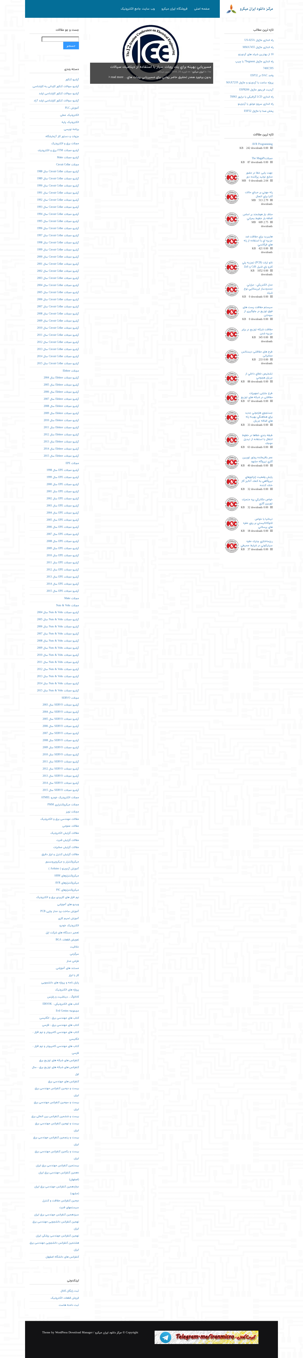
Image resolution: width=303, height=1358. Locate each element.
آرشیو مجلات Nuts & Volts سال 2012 (58, 669)
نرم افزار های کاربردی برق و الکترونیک (57, 897)
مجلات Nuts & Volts (67, 605)
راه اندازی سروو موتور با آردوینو (255, 104)
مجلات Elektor (71, 371)
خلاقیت (74, 947)
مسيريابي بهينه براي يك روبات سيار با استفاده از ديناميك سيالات (160, 66)
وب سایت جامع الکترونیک (138, 9)
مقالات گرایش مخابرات (66, 847)
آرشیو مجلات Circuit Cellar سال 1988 (58, 171)
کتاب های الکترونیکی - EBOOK (61, 1004)
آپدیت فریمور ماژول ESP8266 (256, 90)
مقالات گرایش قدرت (67, 840)
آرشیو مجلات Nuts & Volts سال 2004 (58, 612)
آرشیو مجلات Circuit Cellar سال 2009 (58, 321)
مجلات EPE (72, 463)
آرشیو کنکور (72, 79)
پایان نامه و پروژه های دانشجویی (60, 982)
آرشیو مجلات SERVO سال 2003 (61, 705)
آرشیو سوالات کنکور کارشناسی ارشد (59, 93)
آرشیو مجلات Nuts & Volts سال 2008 (58, 641)
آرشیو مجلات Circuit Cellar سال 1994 (58, 214)
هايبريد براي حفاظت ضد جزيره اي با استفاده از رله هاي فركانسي (258, 240)
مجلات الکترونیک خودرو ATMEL (60, 797)
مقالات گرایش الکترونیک (64, 833)
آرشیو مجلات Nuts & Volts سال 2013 (58, 676)
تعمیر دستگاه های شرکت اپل (62, 932)
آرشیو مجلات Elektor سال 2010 (61, 420)
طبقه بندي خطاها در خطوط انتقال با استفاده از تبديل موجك (257, 439)
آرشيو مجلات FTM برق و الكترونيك (58, 150)
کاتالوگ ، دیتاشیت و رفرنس (63, 997)
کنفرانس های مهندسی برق (63, 1081)
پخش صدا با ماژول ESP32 (258, 111)
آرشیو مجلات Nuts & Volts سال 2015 (58, 690)
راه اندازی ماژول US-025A (258, 40)
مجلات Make (71, 598)
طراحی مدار (73, 961)
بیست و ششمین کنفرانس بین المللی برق (55, 1116)
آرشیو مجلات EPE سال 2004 (63, 513)
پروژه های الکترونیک (67, 990)
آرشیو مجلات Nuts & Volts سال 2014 (58, 683)
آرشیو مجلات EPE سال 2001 (63, 491)
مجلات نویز (72, 812)
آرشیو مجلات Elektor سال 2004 (61, 378)
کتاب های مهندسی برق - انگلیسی (59, 1018)
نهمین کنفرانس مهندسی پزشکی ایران (57, 1236)
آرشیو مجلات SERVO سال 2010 (61, 754)
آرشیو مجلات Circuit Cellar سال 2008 (58, 314)
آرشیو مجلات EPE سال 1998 (63, 470)
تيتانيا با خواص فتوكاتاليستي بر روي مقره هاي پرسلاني (258, 523)
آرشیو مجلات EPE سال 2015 (63, 591)
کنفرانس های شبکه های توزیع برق (59, 1060)
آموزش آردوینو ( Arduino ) (64, 868)
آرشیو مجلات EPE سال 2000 (63, 484)
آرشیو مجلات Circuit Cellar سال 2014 (58, 356)
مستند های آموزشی (67, 968)
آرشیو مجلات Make (68, 157)
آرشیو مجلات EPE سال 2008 (63, 541)
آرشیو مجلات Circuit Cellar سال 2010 (58, 328)
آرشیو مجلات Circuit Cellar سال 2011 (58, 335)
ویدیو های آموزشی (68, 904)
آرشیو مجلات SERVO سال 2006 (61, 726)
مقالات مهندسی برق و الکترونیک (59, 819)
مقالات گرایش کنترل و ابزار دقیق (60, 854)
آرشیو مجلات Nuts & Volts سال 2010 (58, 655)
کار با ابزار (74, 975)
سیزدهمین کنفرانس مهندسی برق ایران (56, 1214)
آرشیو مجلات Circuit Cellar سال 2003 (58, 278)
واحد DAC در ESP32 (261, 75)
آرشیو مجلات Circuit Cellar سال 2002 (58, 271)
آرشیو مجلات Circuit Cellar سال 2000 (58, 257)
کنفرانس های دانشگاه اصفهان (62, 1257)
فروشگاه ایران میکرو (174, 9)
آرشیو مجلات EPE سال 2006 (63, 527)
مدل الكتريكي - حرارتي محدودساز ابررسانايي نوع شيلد (258, 289)
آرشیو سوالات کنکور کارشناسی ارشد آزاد (56, 100)
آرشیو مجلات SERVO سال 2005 (61, 719)
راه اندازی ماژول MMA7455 (258, 47)
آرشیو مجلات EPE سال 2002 (63, 498)
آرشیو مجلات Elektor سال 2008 (61, 406)
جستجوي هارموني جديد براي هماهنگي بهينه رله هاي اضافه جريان (259, 417)
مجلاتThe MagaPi (262, 158)
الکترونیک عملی (69, 115)
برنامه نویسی (71, 129)
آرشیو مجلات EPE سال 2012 (63, 570)
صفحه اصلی (202, 9)
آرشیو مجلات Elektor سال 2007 (61, 399)
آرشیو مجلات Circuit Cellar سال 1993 (58, 207)
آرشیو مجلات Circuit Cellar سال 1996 (58, 228)
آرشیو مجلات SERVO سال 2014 (61, 783)
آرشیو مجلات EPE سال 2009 (63, 548)
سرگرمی (74, 954)
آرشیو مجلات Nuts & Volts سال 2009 (58, 648)
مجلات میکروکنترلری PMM (63, 804)
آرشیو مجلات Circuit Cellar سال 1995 (58, 221)
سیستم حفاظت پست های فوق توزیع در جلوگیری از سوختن (258, 311)
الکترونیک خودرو (69, 925)
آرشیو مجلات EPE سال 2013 (63, 577)
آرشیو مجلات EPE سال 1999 (63, 477)
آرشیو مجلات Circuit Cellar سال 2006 (58, 299)
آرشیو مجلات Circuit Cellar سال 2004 (58, 285)
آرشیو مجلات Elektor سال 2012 (61, 434)
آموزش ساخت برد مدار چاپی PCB (59, 911)
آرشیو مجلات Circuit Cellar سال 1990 (58, 186)
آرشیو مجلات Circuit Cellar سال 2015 (58, 363)
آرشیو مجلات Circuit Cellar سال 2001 (58, 264)
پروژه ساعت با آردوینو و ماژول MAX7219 (249, 82)
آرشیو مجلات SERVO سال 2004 (61, 712)
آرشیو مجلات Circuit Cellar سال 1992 (58, 200)
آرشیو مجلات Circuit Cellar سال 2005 (58, 292)
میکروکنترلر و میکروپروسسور (62, 862)
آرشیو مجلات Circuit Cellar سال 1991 (58, 193)
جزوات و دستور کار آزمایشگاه (62, 136)
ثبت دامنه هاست (69, 1305)
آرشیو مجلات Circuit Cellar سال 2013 (58, 349)
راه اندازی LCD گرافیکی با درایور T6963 (251, 97)
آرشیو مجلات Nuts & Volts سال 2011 (58, 662)
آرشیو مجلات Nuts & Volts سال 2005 (58, 619)
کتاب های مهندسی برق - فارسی (60, 1025)
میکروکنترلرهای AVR (67, 883)
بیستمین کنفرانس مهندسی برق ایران (57, 1165)
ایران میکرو (198, 72)
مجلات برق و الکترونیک (65, 143)
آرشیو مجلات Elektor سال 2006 (61, 392)
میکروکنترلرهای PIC (67, 890)
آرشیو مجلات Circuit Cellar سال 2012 (58, 342)
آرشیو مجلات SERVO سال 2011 (61, 762)
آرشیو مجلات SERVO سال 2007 (61, 733)
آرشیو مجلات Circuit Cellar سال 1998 (58, 242)
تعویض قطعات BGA (67, 940)
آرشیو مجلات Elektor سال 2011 (61, 427)
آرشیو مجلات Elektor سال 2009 (61, 413)
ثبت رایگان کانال (70, 1291)
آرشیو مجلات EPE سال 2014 (63, 584)
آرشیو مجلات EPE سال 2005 (63, 520)
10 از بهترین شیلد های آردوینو (255, 54)
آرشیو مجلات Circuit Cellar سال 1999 (58, 250)
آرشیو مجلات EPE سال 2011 (63, 562)
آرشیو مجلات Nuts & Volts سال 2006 (58, 626)
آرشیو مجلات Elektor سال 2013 (61, 442)
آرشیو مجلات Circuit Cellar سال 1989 (58, 178)
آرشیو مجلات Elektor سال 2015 (61, 456)
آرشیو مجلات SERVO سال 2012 (61, 769)
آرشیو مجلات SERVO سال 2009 (61, 747)
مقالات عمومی (70, 826)
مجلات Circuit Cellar (67, 164)
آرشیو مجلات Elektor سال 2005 (61, 385)
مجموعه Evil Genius (67, 1011)
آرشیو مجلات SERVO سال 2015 (61, 790)
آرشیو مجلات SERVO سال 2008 (61, 740)
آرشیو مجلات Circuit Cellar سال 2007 (58, 306)
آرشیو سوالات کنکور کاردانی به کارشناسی (56, 86)
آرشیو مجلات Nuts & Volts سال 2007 (58, 634)
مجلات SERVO (70, 698)
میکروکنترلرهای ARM (66, 876)
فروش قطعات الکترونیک (65, 1298)
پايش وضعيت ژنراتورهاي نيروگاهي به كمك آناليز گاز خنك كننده (257, 481)
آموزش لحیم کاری (68, 918)
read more (116, 77)
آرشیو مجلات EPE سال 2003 (63, 506)
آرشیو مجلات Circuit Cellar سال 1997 (58, 235)
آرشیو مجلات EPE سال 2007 (63, 534)
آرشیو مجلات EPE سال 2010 (63, 555)
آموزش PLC (72, 108)
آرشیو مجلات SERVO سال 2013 (61, 776)
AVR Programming (262, 144)
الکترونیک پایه (70, 122)
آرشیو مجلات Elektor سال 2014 (61, 449)
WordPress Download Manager (73, 1333)
